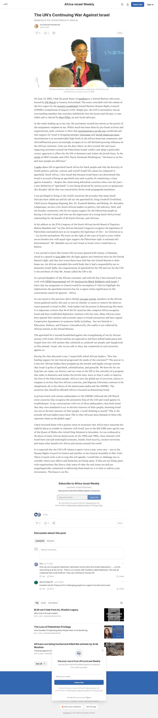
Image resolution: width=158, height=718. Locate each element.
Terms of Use (91, 688)
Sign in (150, 4)
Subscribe (137, 4)
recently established (67, 106)
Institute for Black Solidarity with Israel (96, 281)
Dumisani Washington (52, 616)
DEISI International (55, 281)
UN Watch (50, 102)
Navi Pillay (64, 117)
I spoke (38, 167)
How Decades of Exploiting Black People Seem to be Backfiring (60, 630)
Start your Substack (72, 706)
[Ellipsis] (123, 563)
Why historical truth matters (46, 613)
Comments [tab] (40, 541)
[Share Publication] (127, 4)
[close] (103, 650)
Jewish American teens (107, 135)
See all (39, 663)
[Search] (122, 4)
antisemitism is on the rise (92, 131)
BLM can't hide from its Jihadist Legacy (56, 609)
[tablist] (44, 540)
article (92, 299)
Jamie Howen (45, 582)
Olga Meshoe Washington (50, 25)
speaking (83, 99)
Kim (41, 563)
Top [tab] (37, 603)
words (37, 157)
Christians (85, 135)
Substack (66, 713)
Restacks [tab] (50, 541)
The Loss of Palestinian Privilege (52, 626)
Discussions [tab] (53, 603)
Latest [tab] (43, 603)
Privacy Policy (98, 690)
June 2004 (60, 257)
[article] (79, 614)
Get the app (91, 706)
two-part (84, 299)
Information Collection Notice (78, 690)
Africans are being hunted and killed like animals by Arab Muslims (66, 646)
